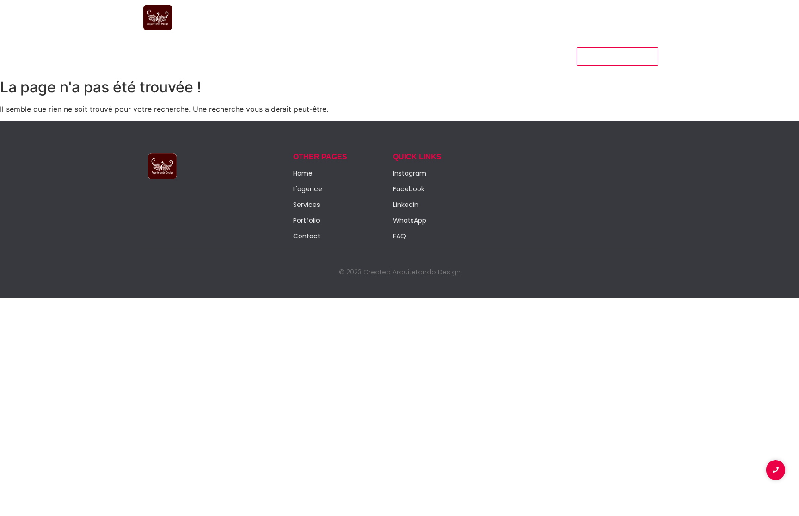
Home (154, 56)
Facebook (408, 189)
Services (194, 56)
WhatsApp (409, 220)
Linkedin (405, 204)
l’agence (239, 56)
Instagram (409, 173)
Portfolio (284, 56)
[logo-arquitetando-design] (158, 17)
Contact (329, 56)
